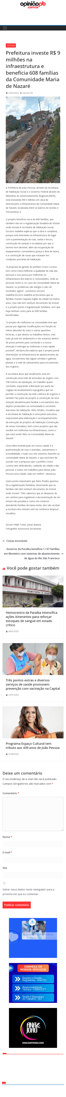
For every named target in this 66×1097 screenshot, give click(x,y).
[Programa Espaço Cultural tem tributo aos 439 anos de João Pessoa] (33, 708)
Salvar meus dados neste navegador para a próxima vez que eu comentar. (28, 892)
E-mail (7, 852)
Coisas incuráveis (16, 541)
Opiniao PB (27, 93)
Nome (7, 837)
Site (5, 868)
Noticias (11, 45)
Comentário (11, 793)
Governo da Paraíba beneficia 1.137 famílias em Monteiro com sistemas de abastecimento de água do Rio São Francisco (32, 553)
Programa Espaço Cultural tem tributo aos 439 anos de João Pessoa (33, 745)
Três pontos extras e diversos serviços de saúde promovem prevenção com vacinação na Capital (33, 684)
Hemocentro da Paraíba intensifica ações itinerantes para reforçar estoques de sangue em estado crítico (31, 618)
